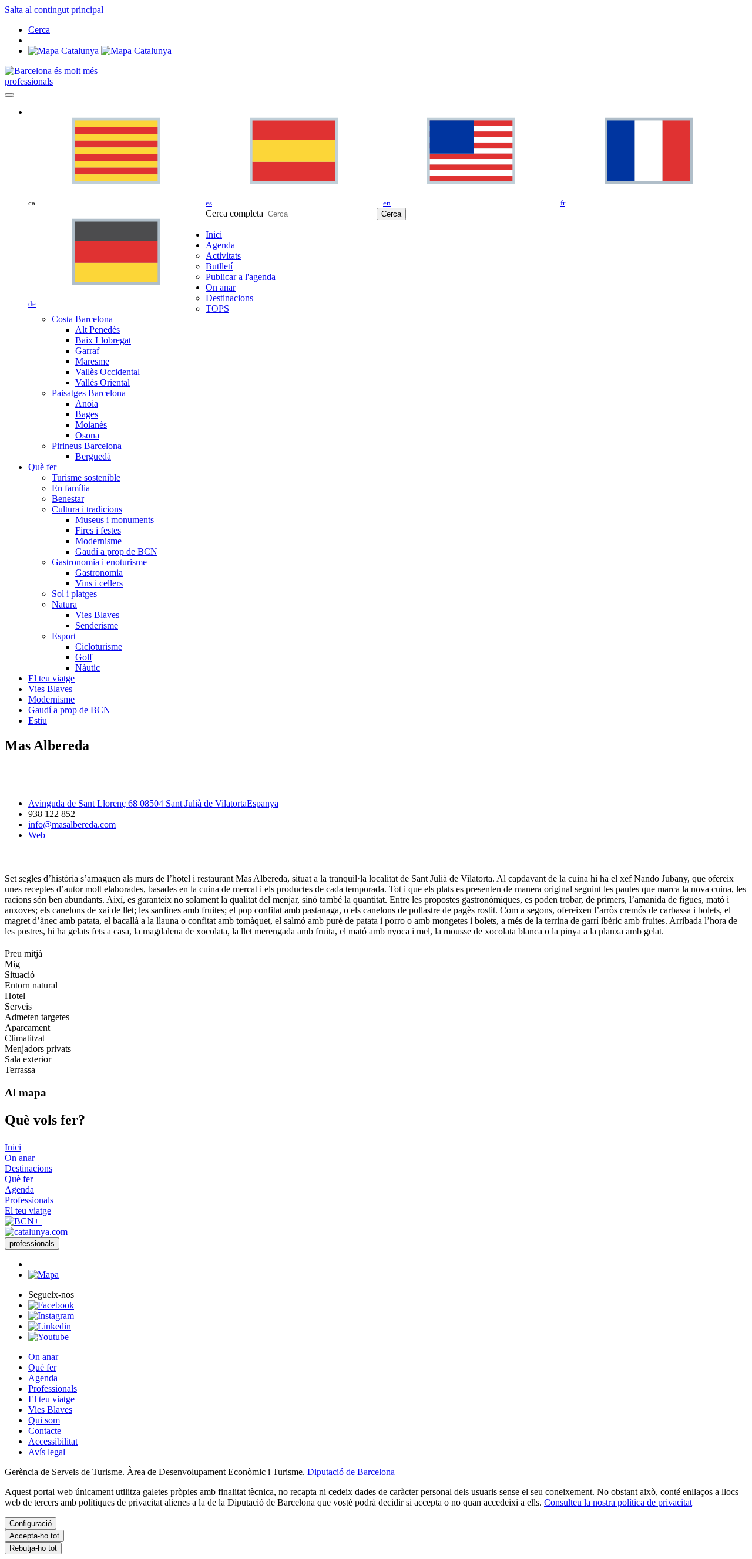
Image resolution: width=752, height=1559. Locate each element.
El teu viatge (51, 1399)
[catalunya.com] (36, 1232)
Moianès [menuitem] (91, 425)
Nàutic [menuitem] (87, 668)
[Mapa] (100, 51)
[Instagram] (51, 1316)
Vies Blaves (50, 1410)
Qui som (44, 1420)
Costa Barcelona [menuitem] (82, 319)
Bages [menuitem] (86, 414)
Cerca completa (234, 213)
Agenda (43, 1378)
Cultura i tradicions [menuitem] (87, 509)
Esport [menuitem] (64, 636)
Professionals (52, 1388)
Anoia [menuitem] (86, 404)
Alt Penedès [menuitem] (97, 330)
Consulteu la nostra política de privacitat (618, 1502)
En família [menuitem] (71, 488)
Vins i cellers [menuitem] (99, 583)
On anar (43, 1357)
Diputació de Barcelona (351, 1472)
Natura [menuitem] (64, 604)
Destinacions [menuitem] (229, 298)
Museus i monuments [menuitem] (114, 520)
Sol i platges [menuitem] (74, 594)
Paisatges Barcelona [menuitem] (89, 393)
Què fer (42, 1367)
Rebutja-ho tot (33, 1548)
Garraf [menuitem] (87, 351)
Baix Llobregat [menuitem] (103, 340)
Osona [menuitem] (87, 435)
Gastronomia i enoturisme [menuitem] (99, 562)
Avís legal (46, 1452)
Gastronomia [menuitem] (99, 573)
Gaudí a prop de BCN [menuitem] (116, 551)
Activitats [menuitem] (223, 256)
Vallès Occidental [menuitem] (107, 372)
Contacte (44, 1431)
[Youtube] (48, 1337)
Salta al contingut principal (54, 10)
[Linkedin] (49, 1326)
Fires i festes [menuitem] (98, 530)
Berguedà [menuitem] (93, 456)
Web (36, 835)
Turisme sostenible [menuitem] (86, 477)
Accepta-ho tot (34, 1535)
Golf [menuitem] (83, 657)
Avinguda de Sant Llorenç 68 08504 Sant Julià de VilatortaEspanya (153, 803)
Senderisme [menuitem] (96, 625)
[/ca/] (51, 71)
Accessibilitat (53, 1441)
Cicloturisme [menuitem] (98, 647)
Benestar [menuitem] (68, 499)
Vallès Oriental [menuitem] (102, 382)
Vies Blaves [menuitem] (97, 615)
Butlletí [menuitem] (219, 266)
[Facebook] (51, 1305)
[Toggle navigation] (9, 95)
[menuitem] (214, 234)
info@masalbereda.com (72, 824)
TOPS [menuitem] (217, 308)
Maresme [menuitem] (92, 361)
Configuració (30, 1523)
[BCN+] (23, 1221)
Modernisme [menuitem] (98, 541)
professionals (29, 81)
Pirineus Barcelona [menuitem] (87, 446)
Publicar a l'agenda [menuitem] (241, 277)
